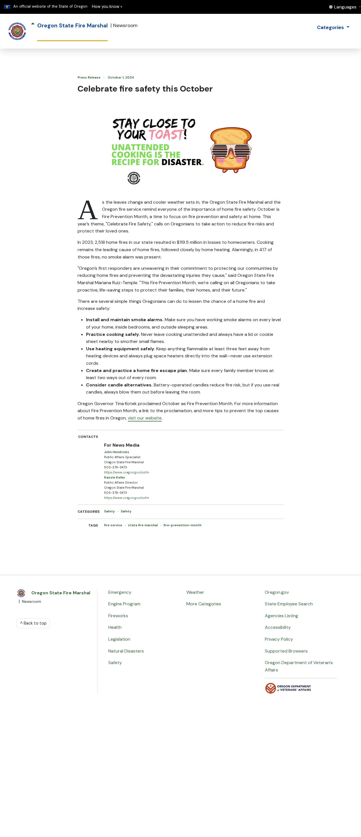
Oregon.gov (277, 592)
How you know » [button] (107, 6)
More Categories (203, 604)
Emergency (119, 592)
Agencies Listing (281, 616)
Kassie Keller (114, 477)
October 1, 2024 (121, 77)
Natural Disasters (126, 651)
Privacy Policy (279, 639)
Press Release (89, 77)
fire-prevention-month (182, 525)
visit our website (145, 418)
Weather (195, 592)
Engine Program (124, 604)
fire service (113, 525)
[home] (17, 31)
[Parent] (32, 31)
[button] (345, 7)
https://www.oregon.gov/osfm (126, 472)
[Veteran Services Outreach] (288, 688)
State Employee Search (289, 604)
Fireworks (118, 616)
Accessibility (278, 627)
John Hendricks (116, 452)
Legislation (119, 639)
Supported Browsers (286, 651)
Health (115, 627)
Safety (110, 511)
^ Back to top (33, 623)
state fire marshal (143, 525)
